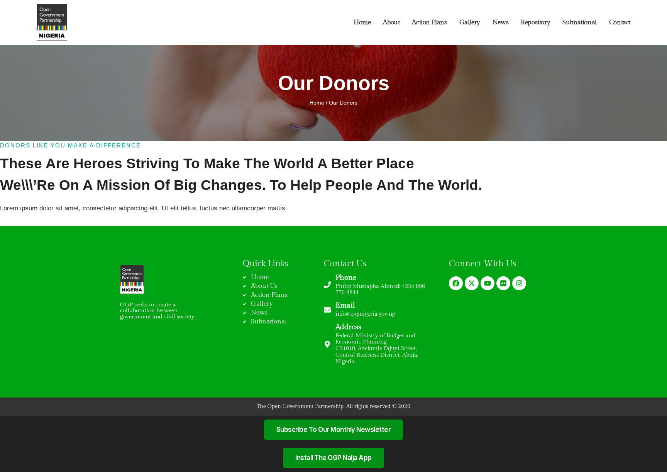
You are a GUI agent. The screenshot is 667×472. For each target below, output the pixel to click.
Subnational (579, 22)
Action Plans (429, 22)
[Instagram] (519, 283)
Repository (535, 22)
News (500, 22)
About (391, 22)
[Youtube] (487, 283)
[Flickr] (503, 283)
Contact (620, 22)
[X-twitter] (472, 283)
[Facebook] (456, 283)
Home (362, 22)
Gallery (469, 22)
